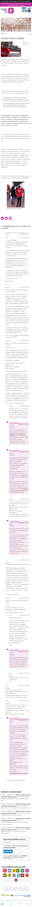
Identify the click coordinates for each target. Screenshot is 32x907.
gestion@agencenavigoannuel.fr (18, 773)
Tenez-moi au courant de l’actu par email (16, 889)
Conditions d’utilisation (18, 856)
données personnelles (9, 847)
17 (28, 34)
